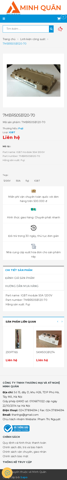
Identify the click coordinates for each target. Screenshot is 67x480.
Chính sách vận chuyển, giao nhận (24, 451)
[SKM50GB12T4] (49, 339)
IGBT (37, 180)
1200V (7, 180)
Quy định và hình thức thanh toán (24, 442)
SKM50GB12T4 (45, 352)
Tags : (6, 175)
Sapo (24, 477)
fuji (27, 180)
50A (18, 180)
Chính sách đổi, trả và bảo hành (23, 447)
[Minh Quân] (33, 8)
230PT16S (12, 352)
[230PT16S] (18, 339)
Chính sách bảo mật (15, 456)
